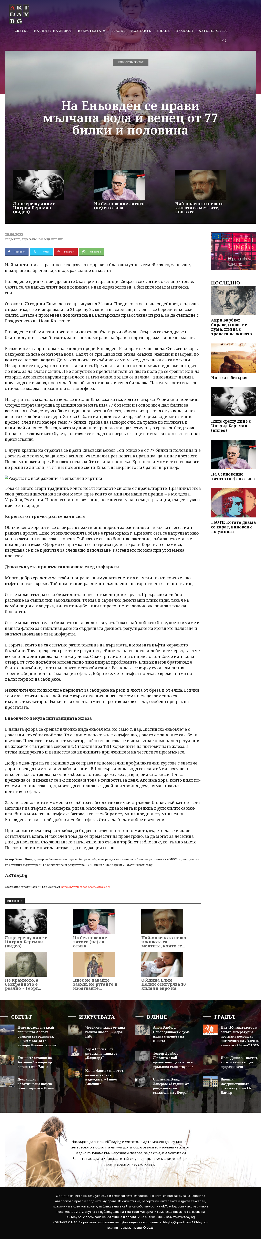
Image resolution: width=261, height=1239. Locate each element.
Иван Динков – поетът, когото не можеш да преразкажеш (239, 1062)
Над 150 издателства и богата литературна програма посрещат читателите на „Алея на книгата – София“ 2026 (240, 1036)
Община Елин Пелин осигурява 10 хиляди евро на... (163, 984)
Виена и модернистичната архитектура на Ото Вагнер (237, 1086)
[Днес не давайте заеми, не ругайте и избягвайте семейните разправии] (94, 964)
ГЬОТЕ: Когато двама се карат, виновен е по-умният (233, 527)
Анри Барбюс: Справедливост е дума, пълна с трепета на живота (231, 327)
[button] (224, 40)
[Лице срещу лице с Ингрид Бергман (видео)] (38, 185)
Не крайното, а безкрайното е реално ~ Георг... (23, 984)
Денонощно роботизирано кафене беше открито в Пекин (36, 1083)
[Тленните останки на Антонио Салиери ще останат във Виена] (7, 1060)
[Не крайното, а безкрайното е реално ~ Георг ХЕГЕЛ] (26, 964)
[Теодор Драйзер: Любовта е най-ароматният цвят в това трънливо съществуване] (142, 1056)
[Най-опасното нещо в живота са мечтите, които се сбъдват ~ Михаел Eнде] (200, 185)
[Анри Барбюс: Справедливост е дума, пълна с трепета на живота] (233, 300)
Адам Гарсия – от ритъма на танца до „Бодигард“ (101, 1053)
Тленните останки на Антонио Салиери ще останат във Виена (35, 1062)
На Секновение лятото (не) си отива (119, 205)
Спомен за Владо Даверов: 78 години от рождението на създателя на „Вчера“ (171, 1086)
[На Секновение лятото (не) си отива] (119, 185)
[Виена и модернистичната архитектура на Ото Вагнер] (210, 1081)
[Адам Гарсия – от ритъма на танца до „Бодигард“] (75, 1051)
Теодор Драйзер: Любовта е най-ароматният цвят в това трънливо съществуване (173, 1060)
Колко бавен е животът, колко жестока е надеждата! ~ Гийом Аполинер (104, 1077)
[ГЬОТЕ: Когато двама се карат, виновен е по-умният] (233, 502)
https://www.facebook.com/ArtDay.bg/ (85, 887)
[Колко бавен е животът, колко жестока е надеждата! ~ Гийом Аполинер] (75, 1073)
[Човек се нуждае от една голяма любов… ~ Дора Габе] (75, 1030)
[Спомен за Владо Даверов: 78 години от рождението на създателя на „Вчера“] (142, 1081)
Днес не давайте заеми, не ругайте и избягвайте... (95, 984)
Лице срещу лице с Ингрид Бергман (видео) (34, 207)
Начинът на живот (130, 63)
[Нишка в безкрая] (233, 358)
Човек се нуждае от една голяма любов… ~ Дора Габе (105, 1032)
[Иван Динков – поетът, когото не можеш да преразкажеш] (210, 1060)
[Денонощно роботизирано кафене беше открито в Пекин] (7, 1081)
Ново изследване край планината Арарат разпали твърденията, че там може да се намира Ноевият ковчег (37, 1036)
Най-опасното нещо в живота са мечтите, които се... (199, 207)
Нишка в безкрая (229, 377)
